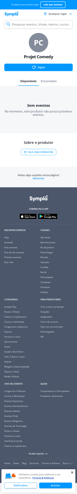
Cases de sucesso (49, 321)
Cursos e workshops (14, 321)
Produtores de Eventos (51, 396)
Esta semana (10, 247)
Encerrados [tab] (49, 81)
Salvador (44, 262)
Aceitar (55, 485)
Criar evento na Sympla (52, 306)
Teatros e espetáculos (15, 316)
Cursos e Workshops (14, 396)
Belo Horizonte (47, 242)
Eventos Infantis (12, 411)
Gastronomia (10, 341)
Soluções (44, 311)
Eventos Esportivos (13, 401)
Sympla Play (10, 306)
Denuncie (38, 178)
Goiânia (44, 292)
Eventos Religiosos (13, 421)
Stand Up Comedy (13, 440)
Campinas (45, 282)
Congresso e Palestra (15, 391)
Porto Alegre (46, 252)
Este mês (8, 262)
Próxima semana (12, 257)
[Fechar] (72, 472)
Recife (43, 272)
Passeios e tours (12, 336)
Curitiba (44, 267)
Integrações (46, 316)
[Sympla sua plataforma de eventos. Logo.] (11, 14)
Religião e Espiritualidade (16, 366)
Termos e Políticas (51, 463)
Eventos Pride (11, 416)
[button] (10, 476)
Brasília (44, 257)
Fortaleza (45, 287)
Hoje (6, 237)
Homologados (47, 331)
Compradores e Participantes (55, 391)
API (42, 336)
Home (7, 463)
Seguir (41, 67)
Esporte (8, 331)
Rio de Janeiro (47, 247)
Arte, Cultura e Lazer (14, 356)
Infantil (7, 361)
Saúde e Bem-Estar (13, 351)
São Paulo (45, 237)
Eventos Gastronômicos (16, 406)
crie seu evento (53, 4)
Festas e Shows (12, 311)
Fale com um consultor (51, 326)
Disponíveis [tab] (28, 81)
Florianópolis (46, 277)
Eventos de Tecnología (15, 426)
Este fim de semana (14, 252)
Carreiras (34, 463)
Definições (21, 485)
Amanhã (8, 242)
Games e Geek (11, 371)
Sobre (16, 463)
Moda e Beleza (11, 376)
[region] (38, 481)
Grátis (7, 346)
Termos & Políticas (43, 477)
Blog (24, 463)
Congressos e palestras (16, 326)
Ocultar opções (36, 453)
